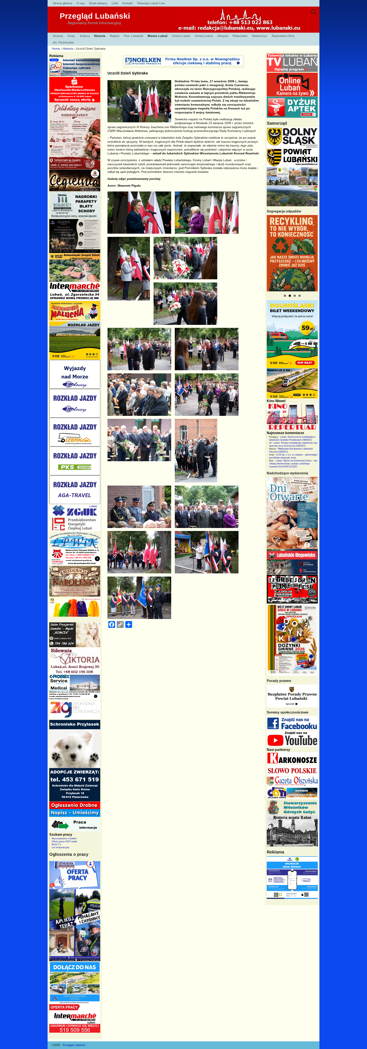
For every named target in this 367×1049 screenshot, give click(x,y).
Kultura (85, 36)
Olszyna (222, 36)
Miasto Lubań (158, 36)
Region (114, 36)
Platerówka (240, 36)
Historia (99, 36)
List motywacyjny (60, 847)
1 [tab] (285, 296)
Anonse (58, 36)
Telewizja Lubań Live (151, 3)
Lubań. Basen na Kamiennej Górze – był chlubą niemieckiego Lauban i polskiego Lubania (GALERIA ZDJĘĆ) (293, 463)
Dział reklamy (98, 3)
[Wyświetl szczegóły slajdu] (292, 253)
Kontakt (127, 3)
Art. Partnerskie (63, 42)
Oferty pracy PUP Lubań (64, 841)
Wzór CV (56, 844)
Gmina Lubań (181, 36)
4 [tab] (299, 296)
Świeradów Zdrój (283, 36)
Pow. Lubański (133, 36)
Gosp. (72, 36)
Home (56, 48)
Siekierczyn (259, 36)
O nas (81, 3)
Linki (115, 3)
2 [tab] (290, 296)
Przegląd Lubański (95, 16)
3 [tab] (295, 296)
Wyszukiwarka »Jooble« (64, 838)
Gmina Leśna (204, 36)
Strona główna (62, 3)
